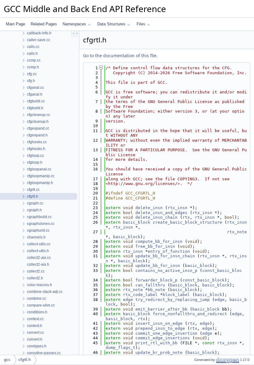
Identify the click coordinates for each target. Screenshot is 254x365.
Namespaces (74, 24)
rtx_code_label (140, 294)
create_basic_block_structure (187, 222)
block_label (176, 294)
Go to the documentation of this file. (120, 55)
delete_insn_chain (156, 217)
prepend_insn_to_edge (160, 328)
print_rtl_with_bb (156, 343)
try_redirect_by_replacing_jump (172, 299)
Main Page (15, 24)
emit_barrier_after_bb (161, 309)
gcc (7, 359)
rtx (186, 217)
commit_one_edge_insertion (166, 333)
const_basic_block (203, 280)
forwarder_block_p (156, 280)
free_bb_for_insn (155, 246)
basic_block (136, 222)
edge (128, 299)
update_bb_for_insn (157, 265)
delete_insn (149, 207)
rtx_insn (177, 207)
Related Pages (44, 24)
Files (141, 24)
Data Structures (111, 24)
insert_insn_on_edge (158, 323)
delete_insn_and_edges (161, 212)
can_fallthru (150, 285)
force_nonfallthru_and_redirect (190, 313)
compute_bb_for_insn (158, 241)
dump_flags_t (120, 347)
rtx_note (237, 232)
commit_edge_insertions (162, 338)
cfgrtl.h (24, 359)
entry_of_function (169, 251)
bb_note (156, 289)
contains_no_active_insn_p (166, 270)
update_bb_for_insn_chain (165, 256)
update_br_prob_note (158, 352)
